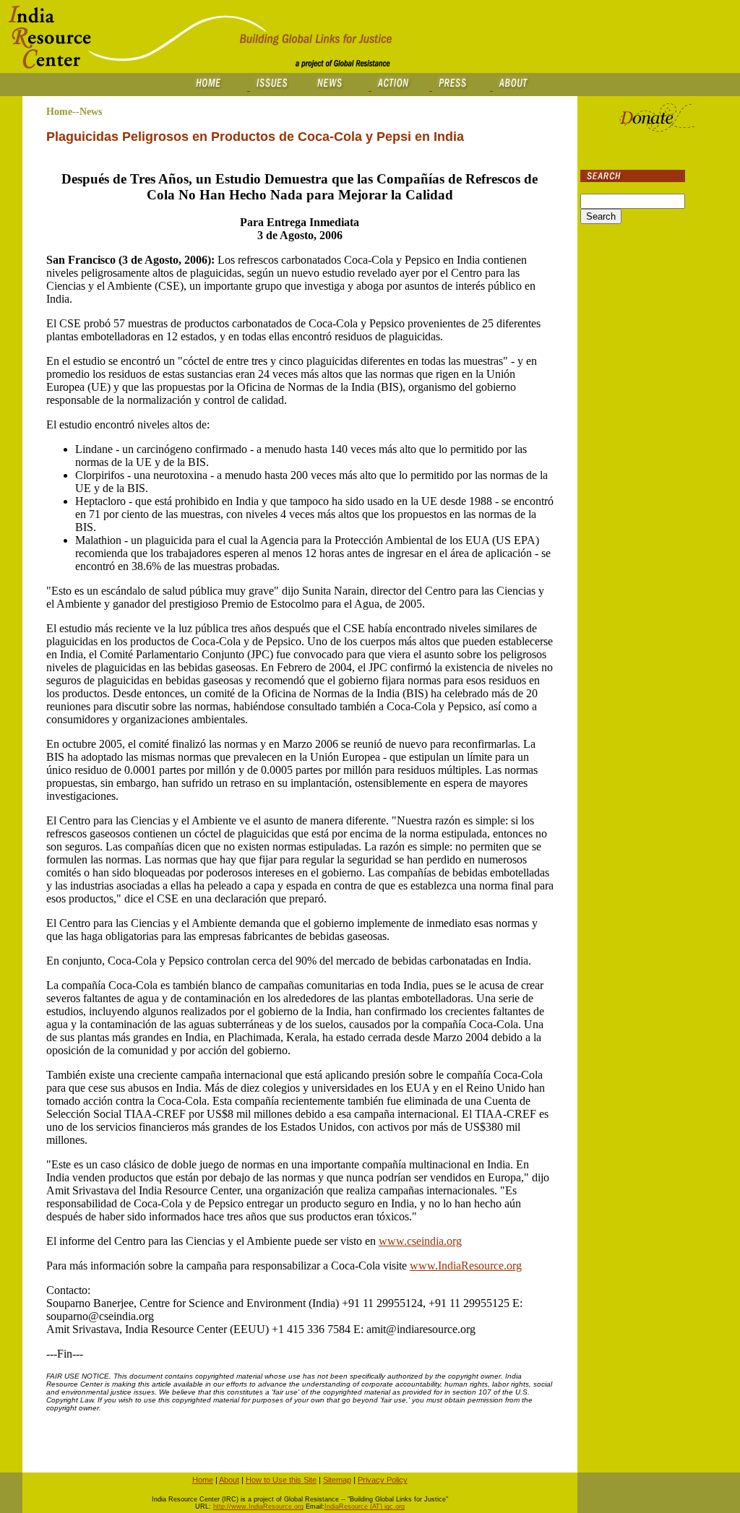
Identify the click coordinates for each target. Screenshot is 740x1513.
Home (202, 1479)
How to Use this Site (281, 1479)
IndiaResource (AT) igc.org (364, 1506)
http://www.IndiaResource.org (258, 1506)
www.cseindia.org (420, 1241)
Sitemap (337, 1479)
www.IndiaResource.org (466, 1265)
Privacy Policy (383, 1479)
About (229, 1479)
